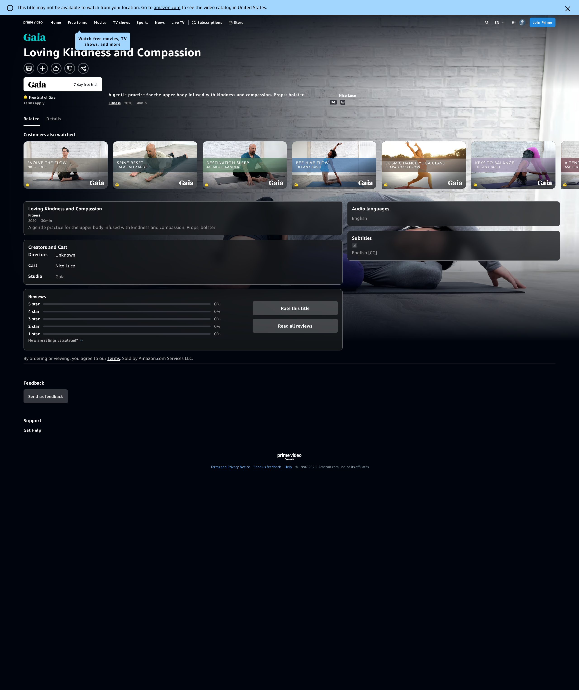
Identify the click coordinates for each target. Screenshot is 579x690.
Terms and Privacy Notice (230, 467)
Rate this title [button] (295, 308)
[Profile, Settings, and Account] (522, 22)
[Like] (56, 68)
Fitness (115, 103)
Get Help (32, 430)
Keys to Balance (513, 165)
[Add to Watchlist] (42, 68)
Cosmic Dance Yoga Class (424, 165)
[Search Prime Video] (486, 22)
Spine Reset (155, 165)
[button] (55, 340)
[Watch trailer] (29, 68)
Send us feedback (267, 467)
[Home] (33, 22)
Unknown (65, 254)
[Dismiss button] (568, 8)
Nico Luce (347, 95)
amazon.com (167, 7)
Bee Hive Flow (334, 165)
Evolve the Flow (66, 165)
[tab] (32, 118)
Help (288, 467)
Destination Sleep (245, 165)
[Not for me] (69, 68)
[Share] (83, 68)
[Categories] (513, 22)
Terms (113, 358)
